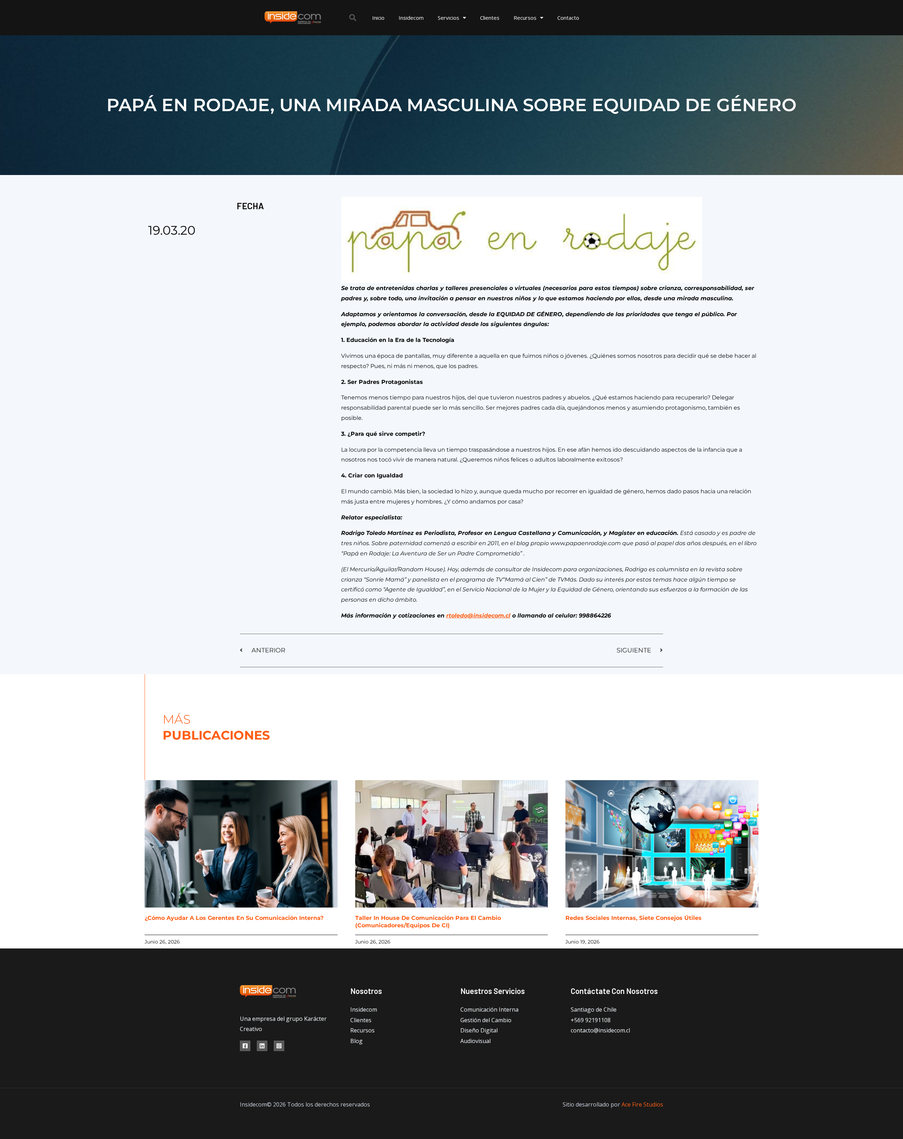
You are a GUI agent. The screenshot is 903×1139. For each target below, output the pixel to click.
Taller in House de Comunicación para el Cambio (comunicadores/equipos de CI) (428, 922)
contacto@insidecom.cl (600, 1030)
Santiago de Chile (594, 1009)
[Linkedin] (262, 1046)
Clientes (489, 17)
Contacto (568, 17)
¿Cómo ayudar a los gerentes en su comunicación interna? (234, 918)
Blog (356, 1041)
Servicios (448, 17)
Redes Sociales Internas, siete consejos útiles (633, 918)
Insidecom (411, 17)
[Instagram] (279, 1046)
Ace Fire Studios (642, 1104)
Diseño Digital (479, 1030)
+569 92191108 (591, 1020)
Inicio (378, 17)
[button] (353, 18)
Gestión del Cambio (485, 1020)
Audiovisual (475, 1041)
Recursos (525, 17)
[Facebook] (245, 1046)
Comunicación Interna (489, 1009)
